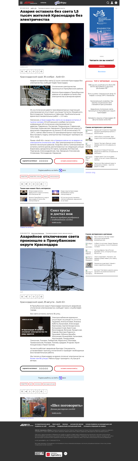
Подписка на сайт (40, 426)
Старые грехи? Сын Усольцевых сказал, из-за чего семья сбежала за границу (105, 158)
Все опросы (101, 71)
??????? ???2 (90, 173)
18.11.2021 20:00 (24, 8)
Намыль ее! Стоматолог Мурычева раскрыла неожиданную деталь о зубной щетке (105, 131)
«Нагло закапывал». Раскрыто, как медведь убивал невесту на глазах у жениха (105, 258)
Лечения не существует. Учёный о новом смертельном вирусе (104, 264)
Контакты (52, 426)
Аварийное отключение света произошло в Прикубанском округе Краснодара (101, 110)
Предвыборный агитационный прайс (69, 426)
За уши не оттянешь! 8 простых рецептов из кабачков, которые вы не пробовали (106, 151)
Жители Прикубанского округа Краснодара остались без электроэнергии (39, 199)
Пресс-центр (56, 424)
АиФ (21, 292)
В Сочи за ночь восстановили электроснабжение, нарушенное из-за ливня (71, 199)
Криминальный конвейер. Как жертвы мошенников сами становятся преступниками (101, 102)
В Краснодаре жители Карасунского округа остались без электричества (38, 192)
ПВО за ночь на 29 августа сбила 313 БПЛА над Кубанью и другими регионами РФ (101, 86)
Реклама (65, 424)
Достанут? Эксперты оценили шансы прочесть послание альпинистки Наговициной (106, 271)
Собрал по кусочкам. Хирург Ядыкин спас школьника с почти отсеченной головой (106, 245)
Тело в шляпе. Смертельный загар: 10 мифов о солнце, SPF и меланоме (102, 94)
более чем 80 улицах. (39, 358)
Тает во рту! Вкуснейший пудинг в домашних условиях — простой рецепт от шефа (105, 165)
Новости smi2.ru (27, 227)
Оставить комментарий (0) (69, 161)
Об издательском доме (42, 424)
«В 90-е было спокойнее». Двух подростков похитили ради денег (105, 137)
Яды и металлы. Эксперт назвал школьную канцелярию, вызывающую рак (104, 238)
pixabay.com (24, 67)
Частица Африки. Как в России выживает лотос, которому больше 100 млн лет (105, 251)
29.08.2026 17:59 (25, 233)
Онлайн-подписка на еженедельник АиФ (99, 424)
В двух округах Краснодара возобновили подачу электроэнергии (69, 192)
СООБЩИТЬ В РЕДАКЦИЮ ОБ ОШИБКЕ (95, 426)
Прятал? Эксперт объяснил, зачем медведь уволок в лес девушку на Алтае (105, 145)
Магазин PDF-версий (76, 424)
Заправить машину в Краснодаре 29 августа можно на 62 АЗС (101, 119)
